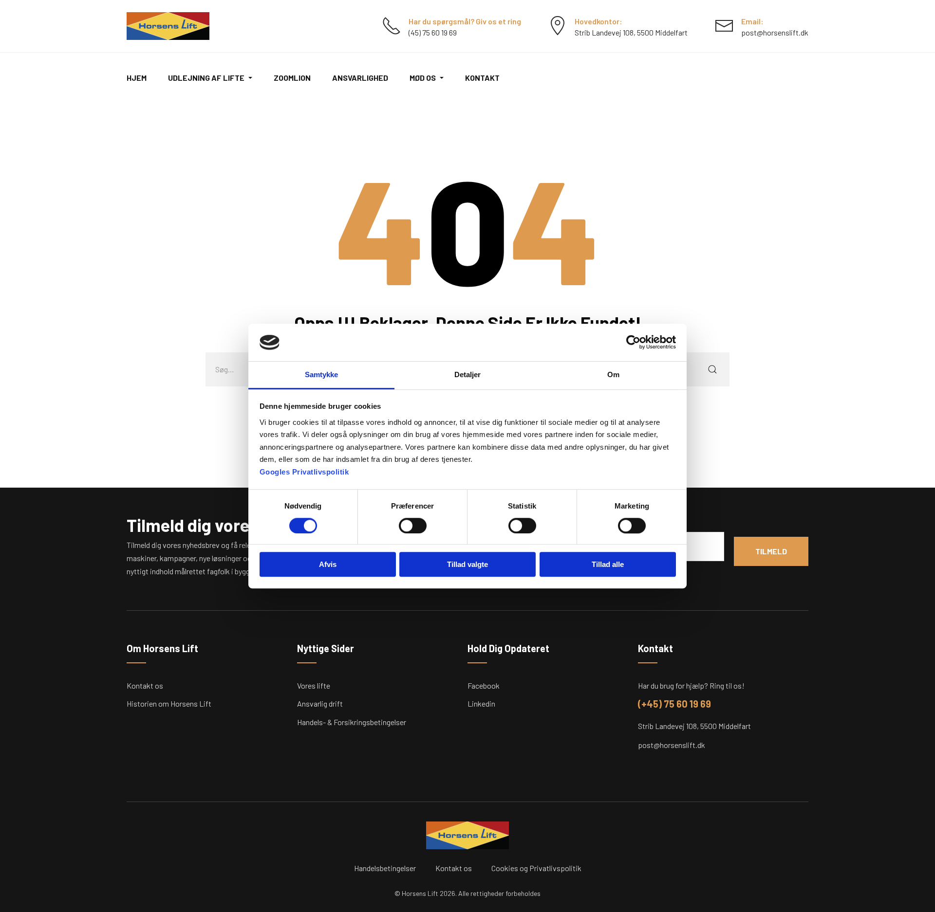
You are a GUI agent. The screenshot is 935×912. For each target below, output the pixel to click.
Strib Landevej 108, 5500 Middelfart (694, 725)
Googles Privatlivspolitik (304, 472)
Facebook (484, 685)
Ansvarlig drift (320, 703)
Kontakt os (145, 685)
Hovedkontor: (598, 21)
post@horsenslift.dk (774, 32)
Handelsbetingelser (385, 868)
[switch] (413, 525)
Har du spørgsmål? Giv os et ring (465, 21)
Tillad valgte (467, 564)
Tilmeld (771, 551)
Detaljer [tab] (467, 374)
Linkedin (481, 703)
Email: (752, 21)
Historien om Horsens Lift (169, 703)
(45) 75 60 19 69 (433, 32)
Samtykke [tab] (321, 374)
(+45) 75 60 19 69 (674, 704)
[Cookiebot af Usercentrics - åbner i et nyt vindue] (633, 342)
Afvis (328, 564)
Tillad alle (608, 564)
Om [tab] (613, 374)
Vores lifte (313, 685)
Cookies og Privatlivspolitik (536, 868)
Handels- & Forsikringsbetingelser (351, 722)
